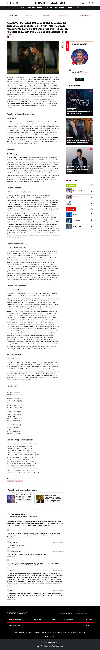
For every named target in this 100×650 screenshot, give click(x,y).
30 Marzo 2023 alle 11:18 (58, 570)
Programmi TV (52, 7)
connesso (17, 516)
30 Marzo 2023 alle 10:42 (58, 590)
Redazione (37, 619)
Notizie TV (40, 7)
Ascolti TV (10, 34)
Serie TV (70, 7)
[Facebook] (62, 42)
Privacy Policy (68, 619)
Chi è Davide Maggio (14, 619)
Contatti (52, 619)
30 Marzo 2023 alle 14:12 (58, 551)
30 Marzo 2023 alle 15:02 (58, 530)
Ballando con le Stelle (64, 15)
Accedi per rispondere (11, 539)
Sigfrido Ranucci (28, 15)
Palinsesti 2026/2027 (85, 15)
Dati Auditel (19, 481)
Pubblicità (89, 625)
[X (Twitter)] (62, 45)
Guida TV (62, 7)
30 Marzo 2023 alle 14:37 (58, 542)
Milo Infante (46, 15)
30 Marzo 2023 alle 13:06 (58, 560)
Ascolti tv (31, 7)
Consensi (89, 619)
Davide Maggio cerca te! (15, 625)
